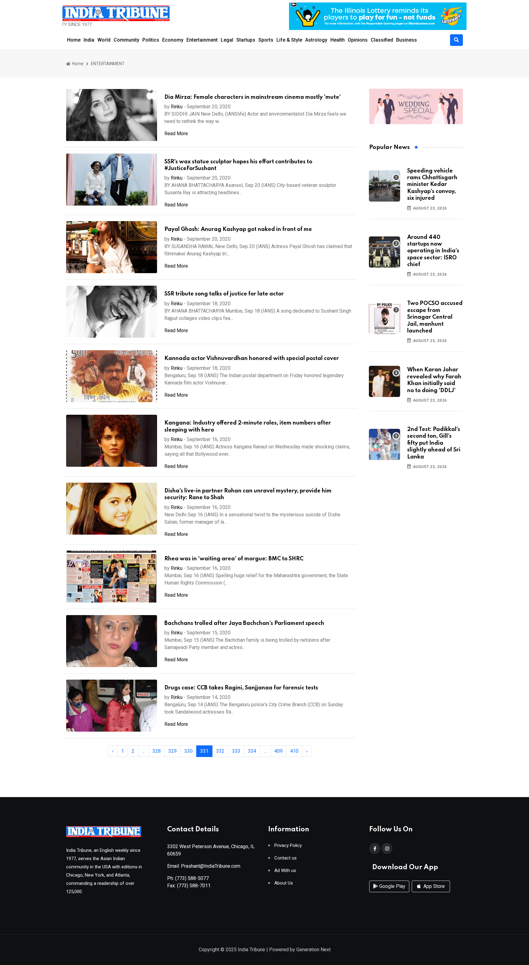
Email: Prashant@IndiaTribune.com (203, 866)
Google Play (391, 886)
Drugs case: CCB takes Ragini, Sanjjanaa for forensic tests (241, 688)
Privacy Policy (288, 845)
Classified (382, 40)
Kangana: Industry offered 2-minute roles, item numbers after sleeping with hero (247, 426)
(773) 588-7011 (194, 886)
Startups (245, 40)
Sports (265, 40)
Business (406, 40)
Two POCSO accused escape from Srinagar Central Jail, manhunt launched (435, 317)
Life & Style (289, 40)
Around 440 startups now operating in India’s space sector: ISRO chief (433, 251)
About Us (283, 883)
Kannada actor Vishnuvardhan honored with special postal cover (251, 358)
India (89, 40)
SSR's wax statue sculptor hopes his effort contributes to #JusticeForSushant (238, 165)
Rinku (176, 106)
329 (172, 751)
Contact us (285, 858)
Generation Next (313, 949)
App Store (433, 886)
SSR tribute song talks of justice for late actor (224, 294)
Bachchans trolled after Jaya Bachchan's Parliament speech (244, 623)
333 (236, 751)
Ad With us (285, 870)
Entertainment (202, 40)
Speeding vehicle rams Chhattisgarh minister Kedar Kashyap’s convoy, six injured (432, 184)
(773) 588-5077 (192, 878)
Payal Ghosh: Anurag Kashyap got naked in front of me (238, 229)
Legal (227, 40)
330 (188, 751)
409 (278, 751)
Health (337, 40)
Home (74, 40)
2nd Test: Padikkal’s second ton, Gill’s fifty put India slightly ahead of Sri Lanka (433, 443)
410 (294, 751)
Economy (172, 40)
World (104, 40)
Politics (150, 40)
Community (126, 40)
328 (156, 751)
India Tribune (251, 949)
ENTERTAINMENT (108, 63)
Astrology (316, 40)
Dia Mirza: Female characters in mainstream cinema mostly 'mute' (252, 97)
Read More (176, 133)
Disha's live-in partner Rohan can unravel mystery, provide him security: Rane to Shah (248, 494)
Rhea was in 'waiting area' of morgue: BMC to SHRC (233, 559)
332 (220, 751)
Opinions (358, 40)
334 (252, 751)
